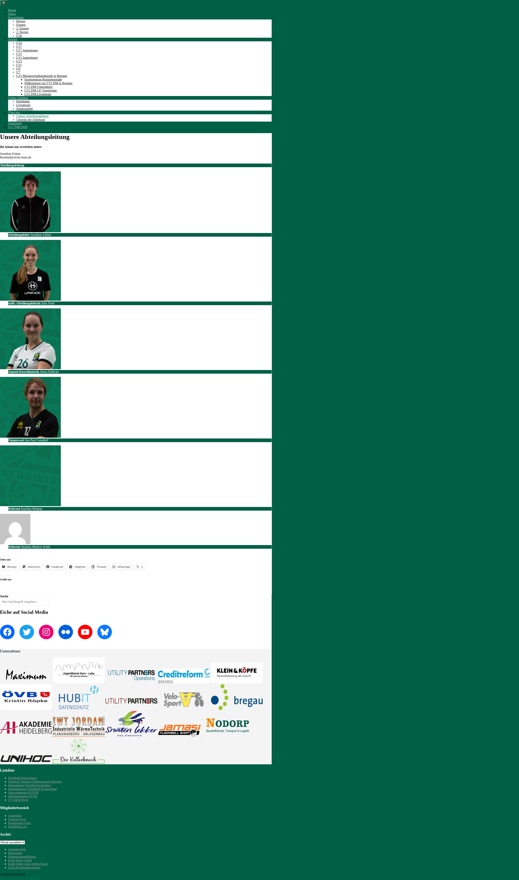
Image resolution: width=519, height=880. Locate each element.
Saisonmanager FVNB (22, 796)
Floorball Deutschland (22, 778)
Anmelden (14, 815)
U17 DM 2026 (17, 127)
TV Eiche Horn (18, 800)
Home (12, 10)
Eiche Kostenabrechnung (24, 867)
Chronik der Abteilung (30, 119)
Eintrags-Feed (17, 819)
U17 (19, 46)
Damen (21, 25)
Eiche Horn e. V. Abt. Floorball (20, 878)
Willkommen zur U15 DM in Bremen (48, 83)
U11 (19, 65)
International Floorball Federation (29, 785)
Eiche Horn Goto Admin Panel (28, 864)
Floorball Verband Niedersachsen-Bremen (35, 781)
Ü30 (19, 35)
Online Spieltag (18, 97)
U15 (19, 54)
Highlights (23, 101)
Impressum (15, 853)
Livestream (23, 105)
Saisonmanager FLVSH (23, 792)
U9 (18, 68)
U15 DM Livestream (37, 94)
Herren (20, 21)
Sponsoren (15, 123)
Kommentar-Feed (19, 823)
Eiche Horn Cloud (20, 860)
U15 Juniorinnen (27, 57)
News (12, 14)
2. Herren (22, 32)
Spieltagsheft (24, 108)
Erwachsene (16, 17)
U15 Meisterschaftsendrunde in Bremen (41, 76)
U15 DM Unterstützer (38, 87)
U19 (19, 43)
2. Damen (22, 28)
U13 (19, 61)
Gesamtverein (17, 849)
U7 (18, 72)
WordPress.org (17, 826)
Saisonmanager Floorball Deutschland (32, 789)
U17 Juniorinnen (27, 50)
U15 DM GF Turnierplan (40, 90)
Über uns (14, 112)
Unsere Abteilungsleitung (32, 116)
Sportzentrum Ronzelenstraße (43, 79)
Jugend (12, 39)
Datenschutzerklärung (22, 856)
